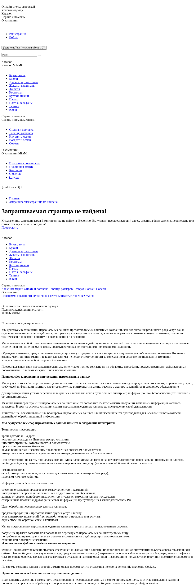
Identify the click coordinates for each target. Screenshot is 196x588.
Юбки (13, 109)
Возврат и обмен (20, 140)
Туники (14, 106)
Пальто (13, 99)
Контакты (15, 170)
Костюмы (15, 92)
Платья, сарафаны (21, 102)
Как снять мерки (20, 136)
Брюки (13, 78)
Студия (14, 177)
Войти (13, 37)
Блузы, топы (17, 75)
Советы (14, 143)
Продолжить (10, 227)
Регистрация (17, 33)
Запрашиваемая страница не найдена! (34, 201)
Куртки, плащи (19, 96)
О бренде (15, 173)
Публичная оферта (21, 166)
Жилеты (14, 89)
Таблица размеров (21, 133)
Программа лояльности (24, 163)
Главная (14, 198)
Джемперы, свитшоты (23, 82)
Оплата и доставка (21, 129)
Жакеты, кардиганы (22, 85)
